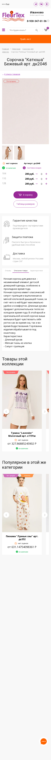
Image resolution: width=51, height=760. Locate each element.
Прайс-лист (25, 39)
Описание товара (20, 270)
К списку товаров (12, 74)
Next (44, 411)
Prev (6, 411)
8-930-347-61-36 (36, 21)
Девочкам (16, 49)
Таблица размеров (25, 204)
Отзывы (8, 270)
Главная (5, 49)
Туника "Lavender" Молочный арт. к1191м (22, 434)
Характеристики (36, 270)
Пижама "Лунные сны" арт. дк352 (22, 538)
